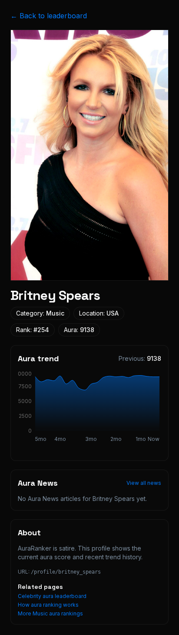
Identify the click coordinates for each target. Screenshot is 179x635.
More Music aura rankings (50, 613)
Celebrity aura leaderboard (52, 596)
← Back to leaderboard (48, 15)
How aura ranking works (48, 604)
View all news (143, 483)
